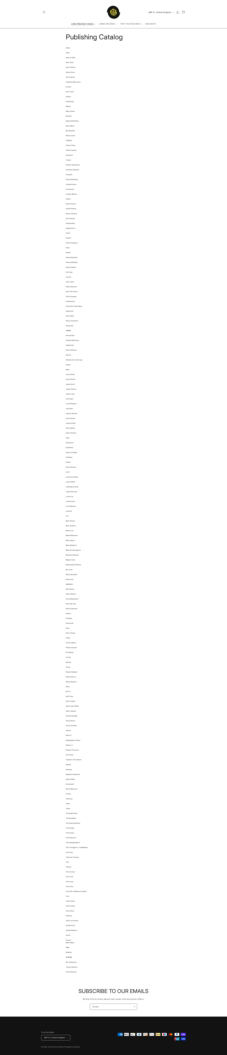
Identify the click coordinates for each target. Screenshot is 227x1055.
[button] (44, 12)
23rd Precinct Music (56, 1047)
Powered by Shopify (72, 1047)
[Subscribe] (134, 1007)
